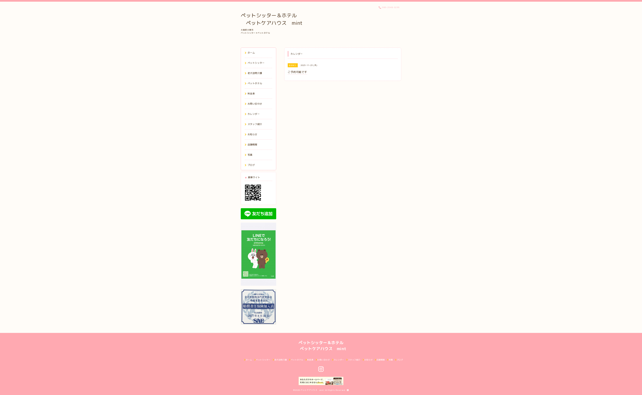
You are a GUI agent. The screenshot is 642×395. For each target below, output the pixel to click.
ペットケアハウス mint (312, 390)
